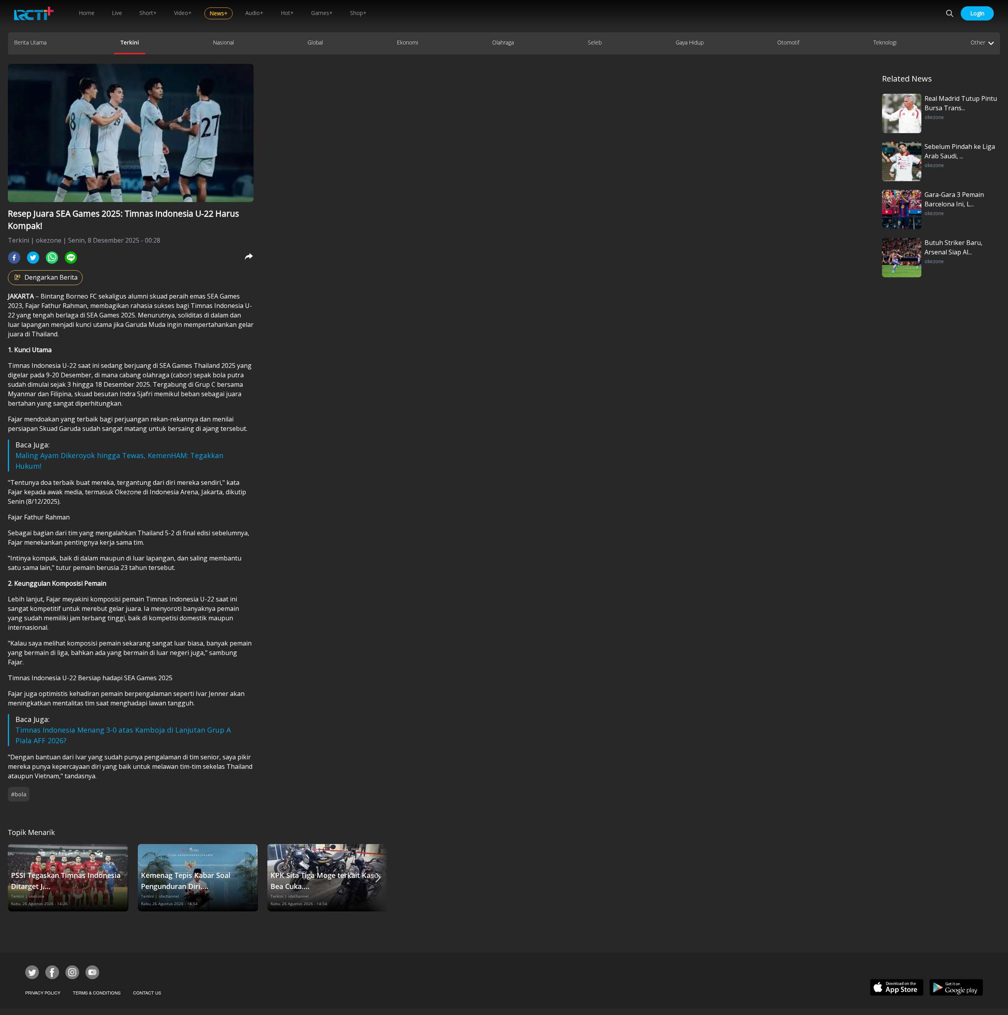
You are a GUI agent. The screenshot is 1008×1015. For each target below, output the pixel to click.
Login (977, 13)
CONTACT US (147, 992)
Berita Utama (30, 42)
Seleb (595, 42)
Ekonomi (407, 42)
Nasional (223, 42)
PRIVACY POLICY (42, 992)
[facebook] (14, 257)
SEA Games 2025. (111, 315)
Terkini (129, 42)
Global (315, 42)
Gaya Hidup (690, 42)
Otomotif (788, 42)
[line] (71, 257)
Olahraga (503, 42)
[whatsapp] (52, 257)
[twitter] (33, 257)
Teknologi (885, 42)
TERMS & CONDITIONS (96, 992)
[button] (378, 877)
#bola (18, 794)
